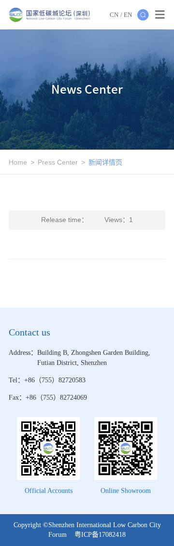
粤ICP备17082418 (100, 534)
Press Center (58, 162)
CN (114, 14)
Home (18, 162)
